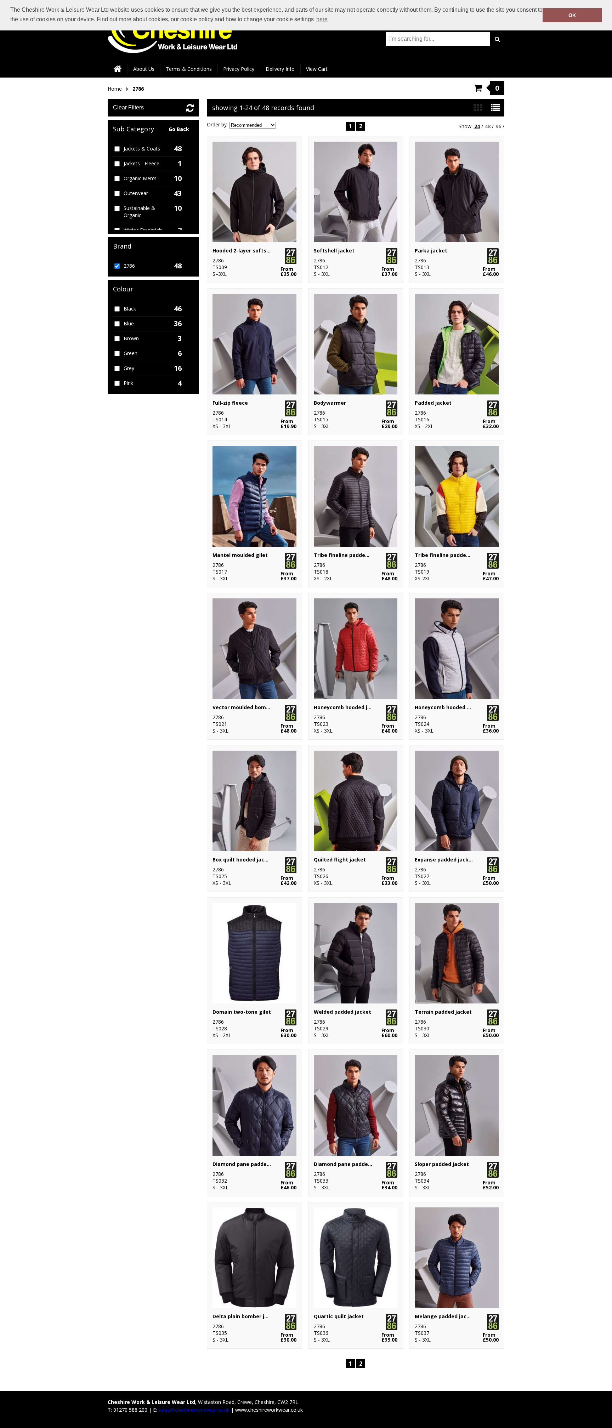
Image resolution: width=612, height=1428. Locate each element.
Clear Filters (128, 107)
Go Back (179, 129)
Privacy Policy (238, 69)
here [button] (322, 19)
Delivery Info (280, 69)
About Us (143, 69)
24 (477, 126)
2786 (138, 88)
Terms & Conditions (189, 69)
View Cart (317, 69)
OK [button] (572, 15)
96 (498, 126)
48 (488, 126)
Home (115, 88)
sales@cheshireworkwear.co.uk (194, 1409)
